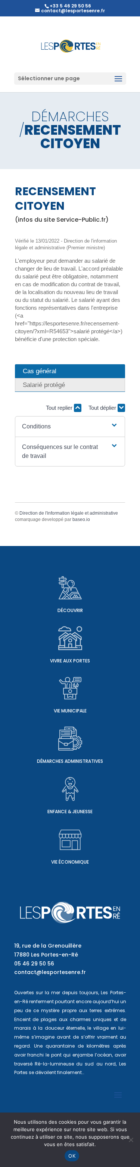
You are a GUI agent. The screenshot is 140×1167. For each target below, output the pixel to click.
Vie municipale (70, 711)
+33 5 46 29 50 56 (70, 6)
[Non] (130, 1139)
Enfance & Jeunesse (70, 811)
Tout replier (60, 408)
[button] (70, 426)
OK (71, 1156)
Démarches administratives (70, 761)
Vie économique (70, 862)
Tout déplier (103, 408)
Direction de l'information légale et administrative (68, 513)
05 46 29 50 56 (34, 963)
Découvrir (70, 610)
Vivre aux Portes (70, 661)
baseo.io (81, 519)
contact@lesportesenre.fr (50, 972)
